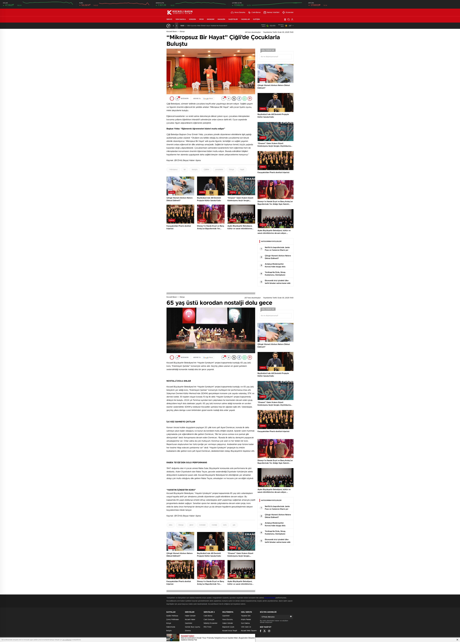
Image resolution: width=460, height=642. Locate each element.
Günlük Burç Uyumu (192, 627)
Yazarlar (245, 19)
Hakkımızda (170, 627)
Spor (201, 19)
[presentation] (173, 26)
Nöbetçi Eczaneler (210, 623)
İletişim (256, 19)
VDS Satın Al (246, 627)
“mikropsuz (173, 169)
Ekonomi (210, 19)
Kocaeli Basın (172, 31)
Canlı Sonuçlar (209, 619)
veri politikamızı (66, 639)
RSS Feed (207, 627)
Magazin (221, 19)
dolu (170, 525)
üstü (225, 525)
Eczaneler (289, 12)
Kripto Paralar (246, 619)
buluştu (195, 169)
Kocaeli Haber (270, 598)
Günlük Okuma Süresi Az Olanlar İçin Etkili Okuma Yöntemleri (209, 26)
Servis (169, 19)
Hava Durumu (239, 12)
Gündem (192, 19)
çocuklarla (219, 169)
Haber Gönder (190, 616)
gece (191, 525)
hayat (242, 169)
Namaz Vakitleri (273, 12)
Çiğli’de (206, 169)
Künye (168, 623)
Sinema (188, 631)
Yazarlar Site (245, 616)
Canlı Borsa (256, 12)
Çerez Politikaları (172, 619)
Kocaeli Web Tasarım (249, 631)
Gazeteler (233, 19)
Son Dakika (181, 19)
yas (234, 525)
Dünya (182, 31)
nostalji (214, 525)
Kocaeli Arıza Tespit (229, 631)
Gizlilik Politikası (172, 616)
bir (185, 169)
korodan (202, 525)
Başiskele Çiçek (228, 627)
